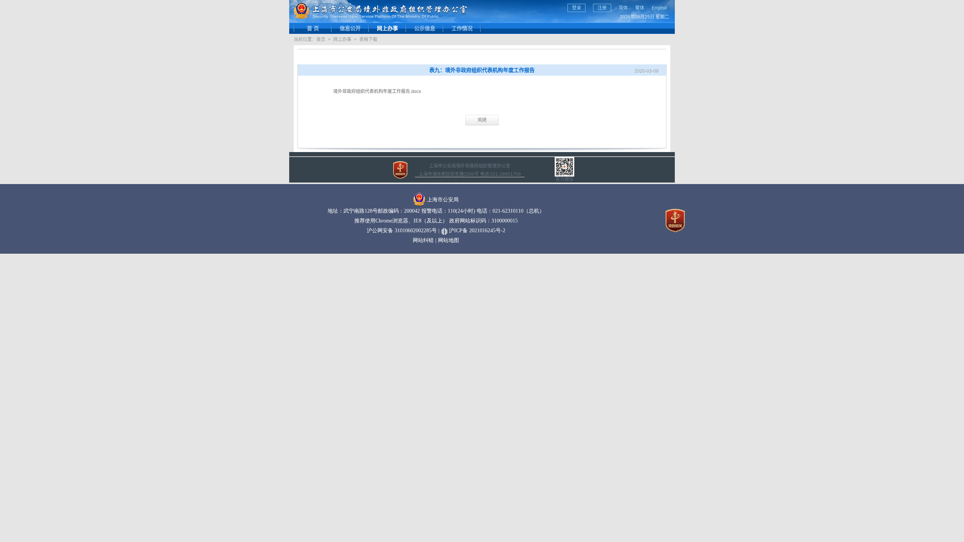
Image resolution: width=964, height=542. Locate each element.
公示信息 (424, 28)
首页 (320, 39)
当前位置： (305, 39)
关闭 (482, 120)
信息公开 (350, 28)
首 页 (313, 28)
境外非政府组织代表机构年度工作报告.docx (377, 91)
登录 (576, 8)
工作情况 (462, 28)
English (659, 8)
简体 (623, 8)
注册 (602, 8)
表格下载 (368, 39)
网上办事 (387, 28)
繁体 (639, 8)
